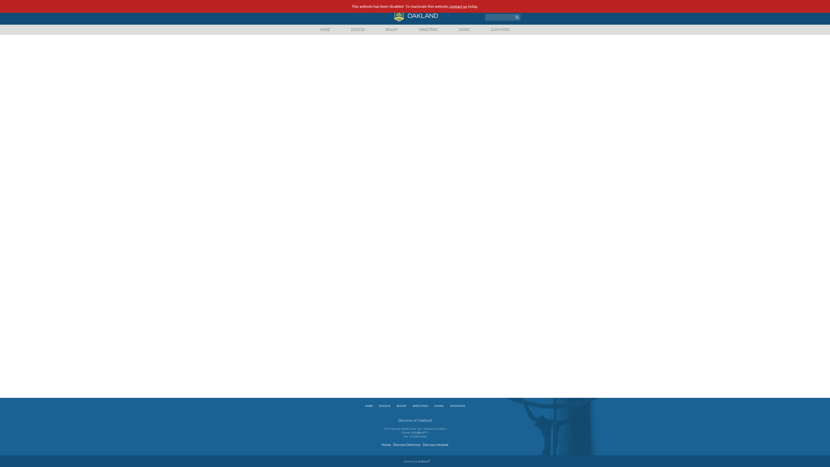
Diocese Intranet (436, 444)
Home (386, 444)
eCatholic (424, 461)
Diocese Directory (406, 444)
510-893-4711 (419, 433)
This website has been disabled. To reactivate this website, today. (415, 6)
